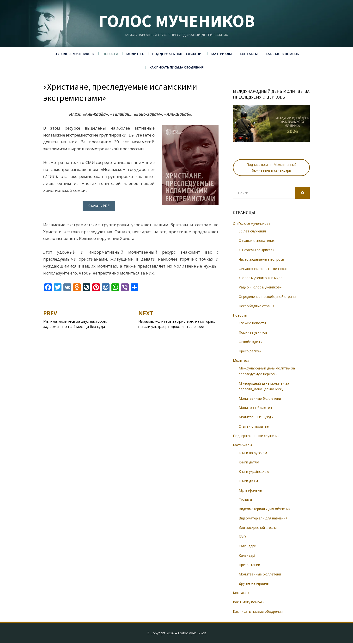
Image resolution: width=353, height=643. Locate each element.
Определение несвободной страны (267, 296)
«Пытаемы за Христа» (256, 250)
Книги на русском (253, 452)
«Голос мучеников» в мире (260, 277)
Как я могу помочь (282, 54)
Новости (110, 54)
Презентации (249, 564)
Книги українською (254, 471)
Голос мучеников (176, 21)
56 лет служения (252, 231)
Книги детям (249, 462)
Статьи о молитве (254, 426)
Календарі (247, 555)
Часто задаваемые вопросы (262, 259)
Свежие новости (252, 323)
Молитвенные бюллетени (260, 398)
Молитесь (135, 54)
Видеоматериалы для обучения (265, 508)
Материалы (221, 54)
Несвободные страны (256, 306)
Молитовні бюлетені (256, 407)
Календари (247, 546)
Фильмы (245, 499)
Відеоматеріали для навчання (263, 518)
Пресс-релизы (250, 351)
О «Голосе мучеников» (74, 54)
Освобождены (250, 341)
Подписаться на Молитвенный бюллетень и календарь (271, 167)
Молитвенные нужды (256, 417)
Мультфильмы (250, 490)
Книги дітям (248, 481)
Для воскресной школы (258, 527)
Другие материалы (254, 583)
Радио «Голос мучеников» (260, 287)
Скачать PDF (99, 205)
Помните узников (253, 332)
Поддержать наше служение (177, 54)
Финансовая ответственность (263, 268)
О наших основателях (256, 240)
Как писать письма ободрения (177, 67)
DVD (242, 536)
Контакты (249, 54)
